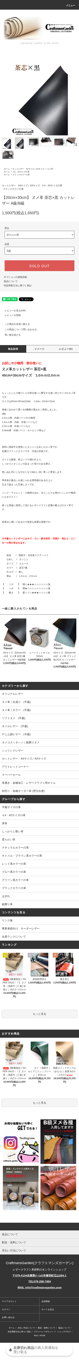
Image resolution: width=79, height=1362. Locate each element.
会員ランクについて (14, 936)
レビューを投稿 (13, 315)
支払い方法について (26, 1328)
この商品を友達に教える (17, 324)
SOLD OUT (39, 265)
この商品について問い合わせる (21, 329)
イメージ (40, 349)
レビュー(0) (66, 349)
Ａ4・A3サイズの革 (21, 172)
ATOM (42, 1335)
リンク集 (7, 920)
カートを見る (47, 1309)
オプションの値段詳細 (15, 277)
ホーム (7, 169)
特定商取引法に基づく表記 (17, 285)
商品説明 (13, 349)
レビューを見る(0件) (15, 310)
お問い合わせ (8, 1317)
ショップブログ (64, 1332)
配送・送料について (46, 1328)
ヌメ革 (50, 169)
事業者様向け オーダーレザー (21, 928)
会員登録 (45, 1301)
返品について (11, 281)
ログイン (6, 1309)
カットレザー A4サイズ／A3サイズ (28, 169)
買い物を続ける (13, 335)
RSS (36, 1335)
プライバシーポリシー (43, 1332)
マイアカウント (9, 1301)
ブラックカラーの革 (21, 175)
